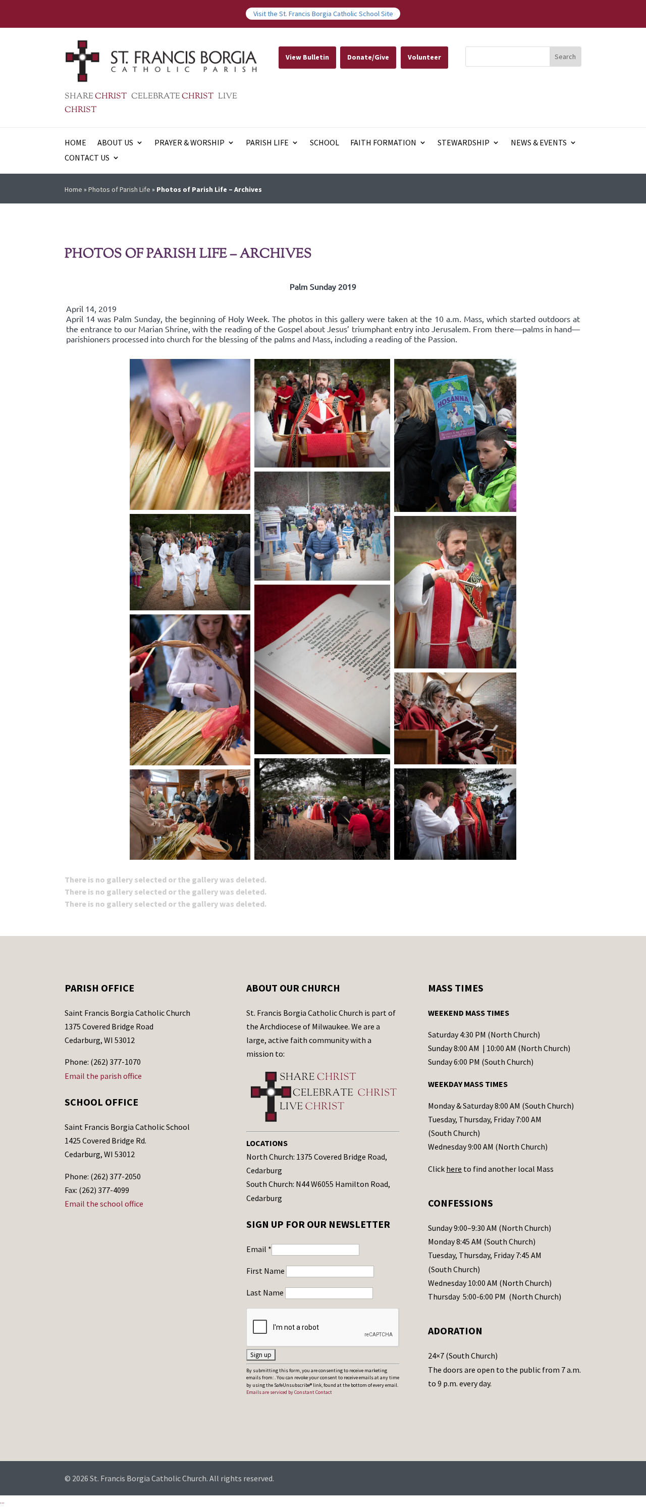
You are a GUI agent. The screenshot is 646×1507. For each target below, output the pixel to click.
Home (75, 143)
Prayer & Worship (189, 143)
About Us (115, 143)
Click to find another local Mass (491, 1169)
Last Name (265, 1292)
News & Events (539, 143)
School (324, 143)
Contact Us (87, 158)
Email (259, 1249)
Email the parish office (103, 1076)
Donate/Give (368, 57)
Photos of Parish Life (119, 189)
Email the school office (104, 1204)
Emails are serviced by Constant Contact (289, 1392)
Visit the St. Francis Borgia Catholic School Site (323, 13)
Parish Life (267, 143)
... (2, 1500)
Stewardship (464, 143)
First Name (266, 1271)
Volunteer (424, 57)
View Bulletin (307, 57)
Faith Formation (383, 143)
